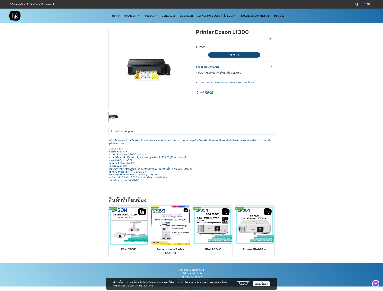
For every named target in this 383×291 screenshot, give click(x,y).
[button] (356, 4)
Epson (210, 82)
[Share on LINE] (211, 92)
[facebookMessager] (376, 284)
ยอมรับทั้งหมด (261, 283)
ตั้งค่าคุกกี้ (243, 283)
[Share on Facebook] (207, 92)
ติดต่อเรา (234, 55)
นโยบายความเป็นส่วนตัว (127, 285)
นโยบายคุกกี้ (148, 285)
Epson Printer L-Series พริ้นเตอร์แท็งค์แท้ (234, 82)
